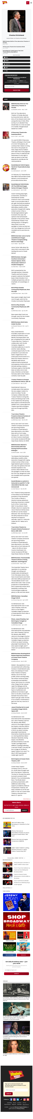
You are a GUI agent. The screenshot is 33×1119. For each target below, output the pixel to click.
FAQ (7, 70)
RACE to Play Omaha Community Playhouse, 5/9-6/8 (20, 307)
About (14, 1102)
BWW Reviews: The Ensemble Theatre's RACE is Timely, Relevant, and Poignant (20, 559)
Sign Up (24, 810)
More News (26, 799)
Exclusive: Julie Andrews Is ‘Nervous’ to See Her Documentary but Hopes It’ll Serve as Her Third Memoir (16, 999)
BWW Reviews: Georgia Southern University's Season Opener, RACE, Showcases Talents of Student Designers (18, 261)
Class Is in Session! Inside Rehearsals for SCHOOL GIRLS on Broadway (22, 876)
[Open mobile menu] (31, 2)
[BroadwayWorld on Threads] (24, 1099)
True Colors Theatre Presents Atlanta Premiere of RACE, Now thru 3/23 (20, 416)
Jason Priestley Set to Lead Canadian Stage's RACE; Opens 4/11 (20, 709)
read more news (16, 55)
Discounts (23, 955)
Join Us (24, 1102)
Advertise (9, 1102)
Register (19, 2)
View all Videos (7, 888)
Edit (7, 67)
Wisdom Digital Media (21, 1107)
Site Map (19, 1104)
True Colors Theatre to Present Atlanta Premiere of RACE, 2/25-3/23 (20, 529)
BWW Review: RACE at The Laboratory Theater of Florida (16, 42)
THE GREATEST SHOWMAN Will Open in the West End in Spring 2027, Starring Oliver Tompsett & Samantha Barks (15, 1018)
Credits (8, 64)
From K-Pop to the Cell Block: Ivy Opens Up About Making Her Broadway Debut (22, 870)
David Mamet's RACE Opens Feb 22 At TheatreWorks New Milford (13, 51)
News (7, 60)
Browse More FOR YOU (15, 858)
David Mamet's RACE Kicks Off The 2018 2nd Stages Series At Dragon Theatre (20, 186)
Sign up (16, 973)
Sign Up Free (16, 90)
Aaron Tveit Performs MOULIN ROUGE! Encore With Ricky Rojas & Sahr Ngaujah (22, 882)
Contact (19, 1102)
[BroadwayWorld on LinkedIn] (17, 1099)
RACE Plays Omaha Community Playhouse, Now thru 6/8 (20, 289)
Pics (7, 57)
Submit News (7, 1104)
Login (24, 2)
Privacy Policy (20, 1108)
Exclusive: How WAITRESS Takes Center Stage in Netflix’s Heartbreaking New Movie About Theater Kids (16, 1036)
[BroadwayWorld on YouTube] (28, 1099)
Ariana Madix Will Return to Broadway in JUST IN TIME (16, 1054)
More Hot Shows (9, 955)
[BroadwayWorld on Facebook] (11, 1099)
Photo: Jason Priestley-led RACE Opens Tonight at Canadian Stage (20, 621)
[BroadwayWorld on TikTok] (21, 1099)
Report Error (26, 1104)
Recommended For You (9, 818)
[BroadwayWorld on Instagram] (14, 1099)
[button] (27, 2)
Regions (14, 1104)
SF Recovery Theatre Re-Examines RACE (14, 46)
